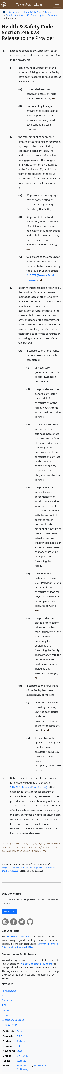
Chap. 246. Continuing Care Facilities (38, 15)
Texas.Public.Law (29, 4)
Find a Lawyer (10, 990)
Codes (20, 1031)
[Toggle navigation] (57, 5)
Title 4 (48, 12)
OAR (19, 1055)
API (4, 1005)
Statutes (13, 12)
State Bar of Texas (17, 936)
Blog (4, 995)
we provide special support (36, 963)
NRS (19, 1046)
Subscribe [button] (9, 911)
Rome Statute (24, 1065)
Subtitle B (11, 15)
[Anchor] (32, 59)
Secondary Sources (13, 1020)
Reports (6, 1015)
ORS (25, 1055)
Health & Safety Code (31, 12)
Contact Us (8, 1010)
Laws (19, 1051)
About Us (7, 1000)
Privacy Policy (9, 1024)
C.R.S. (20, 1036)
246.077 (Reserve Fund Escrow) (28, 787)
